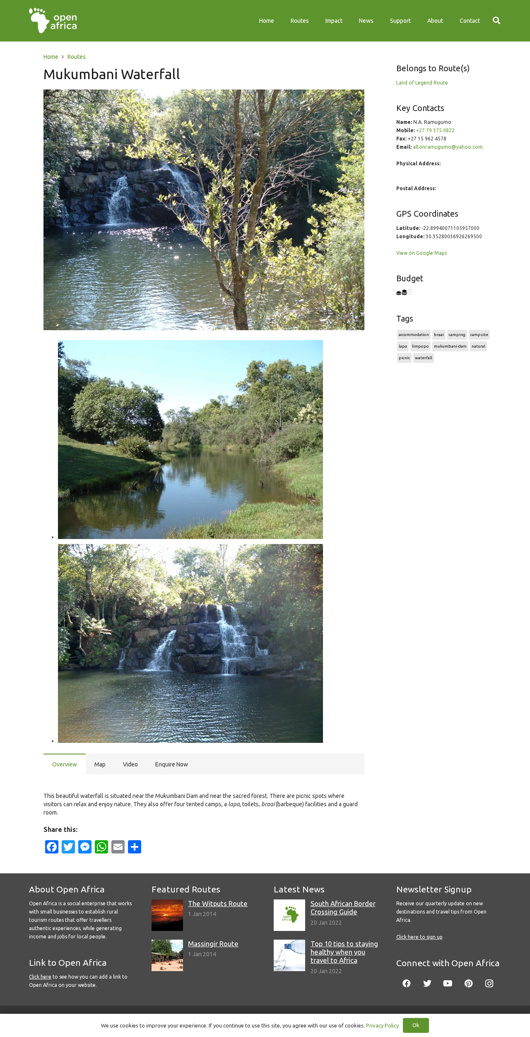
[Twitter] (427, 983)
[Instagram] (489, 983)
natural (478, 346)
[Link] (53, 20)
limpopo (420, 346)
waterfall (423, 357)
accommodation (414, 334)
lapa (403, 346)
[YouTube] (448, 983)
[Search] (496, 20)
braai (439, 334)
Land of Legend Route (422, 82)
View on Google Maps (421, 253)
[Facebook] (406, 983)
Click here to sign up (419, 937)
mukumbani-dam (450, 346)
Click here (40, 976)
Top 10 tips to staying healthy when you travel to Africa (344, 952)
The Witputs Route (218, 903)
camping (457, 334)
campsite (479, 334)
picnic (404, 357)
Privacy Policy (382, 1025)
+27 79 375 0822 (435, 130)
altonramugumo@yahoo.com (448, 147)
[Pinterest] (468, 983)
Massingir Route (213, 944)
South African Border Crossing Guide (343, 907)
